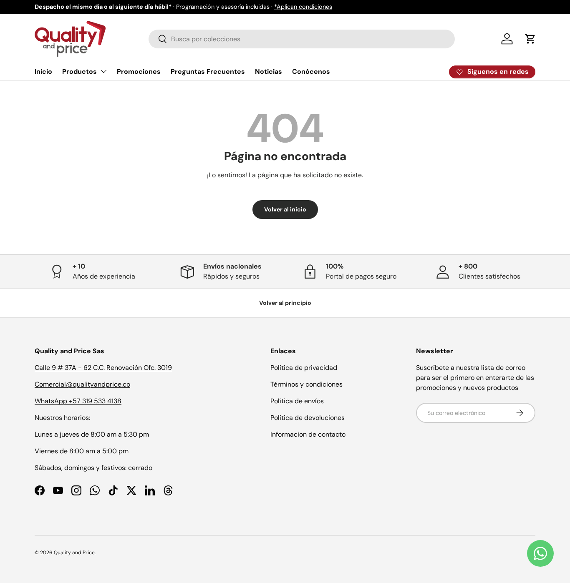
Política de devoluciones (307, 417)
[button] (530, 39)
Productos (79, 71)
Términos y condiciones (306, 384)
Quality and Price (74, 552)
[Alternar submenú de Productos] (103, 71)
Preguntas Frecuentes (208, 71)
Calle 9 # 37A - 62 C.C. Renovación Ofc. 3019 (103, 367)
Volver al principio (285, 303)
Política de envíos (297, 401)
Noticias (268, 71)
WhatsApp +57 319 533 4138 (78, 401)
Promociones (139, 71)
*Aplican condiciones (303, 6)
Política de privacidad (303, 367)
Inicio (43, 71)
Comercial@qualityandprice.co (82, 384)
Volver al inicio (285, 209)
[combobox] (302, 39)
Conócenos (311, 71)
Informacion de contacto (308, 434)
